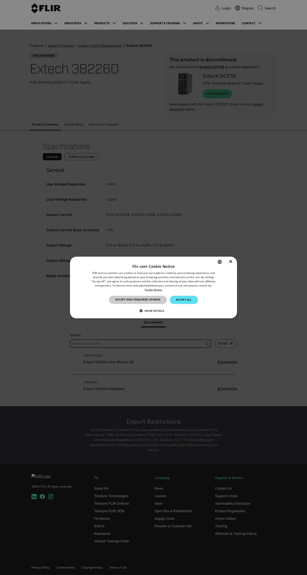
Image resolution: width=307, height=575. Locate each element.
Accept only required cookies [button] (137, 299)
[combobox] (220, 262)
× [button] (230, 261)
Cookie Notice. (153, 289)
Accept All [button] (184, 300)
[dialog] (153, 287)
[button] (153, 310)
